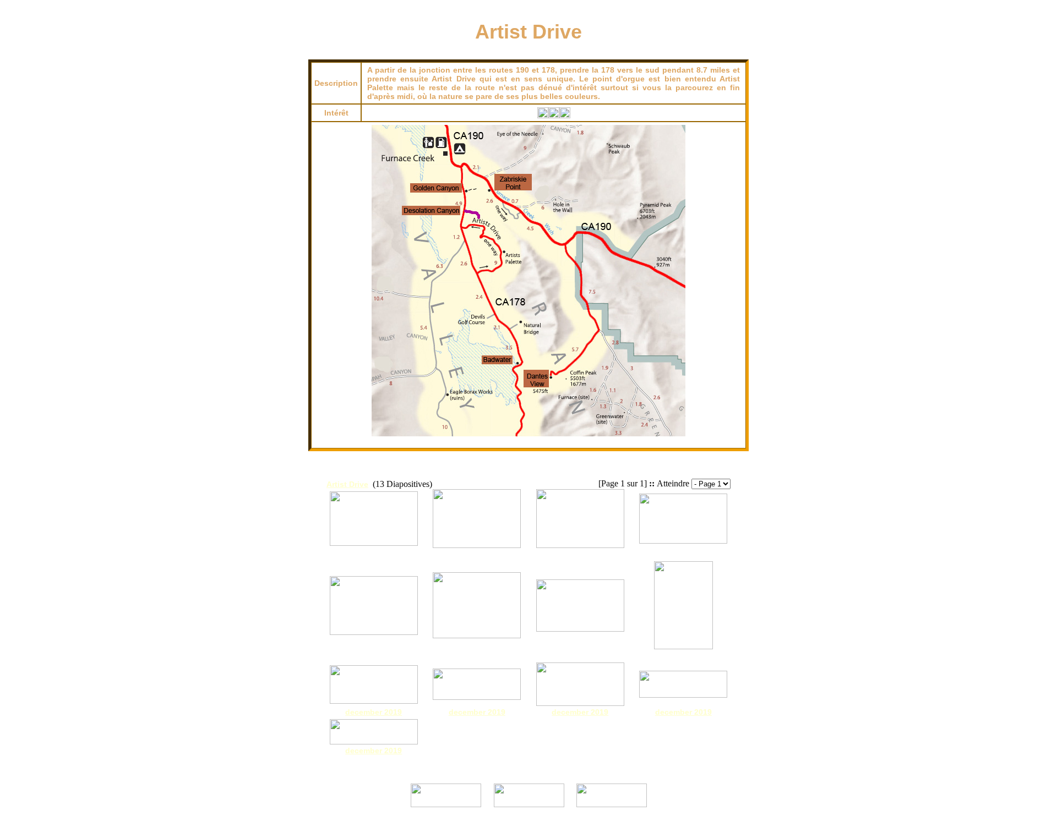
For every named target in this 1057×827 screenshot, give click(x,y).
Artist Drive (347, 484)
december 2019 (373, 712)
